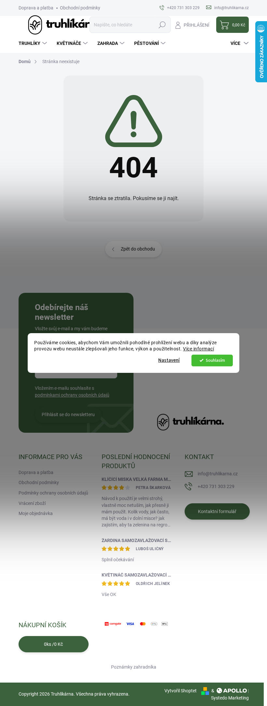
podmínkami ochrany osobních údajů (72, 395)
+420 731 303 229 (216, 486)
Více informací (198, 348)
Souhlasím (215, 360)
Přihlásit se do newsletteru (68, 414)
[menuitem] (34, 43)
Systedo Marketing (230, 697)
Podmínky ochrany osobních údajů (53, 493)
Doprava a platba (36, 7)
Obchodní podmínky (80, 7)
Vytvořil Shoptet (180, 690)
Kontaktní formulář (217, 511)
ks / (53, 644)
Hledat (162, 24)
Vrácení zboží (32, 503)
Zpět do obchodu (138, 248)
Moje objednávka (36, 513)
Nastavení (169, 360)
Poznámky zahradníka (133, 667)
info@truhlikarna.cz (218, 473)
